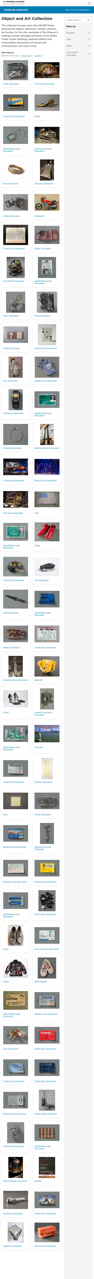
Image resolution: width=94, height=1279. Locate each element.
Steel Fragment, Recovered (47, 448)
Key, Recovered (41, 580)
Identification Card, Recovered (11, 150)
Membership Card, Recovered (43, 614)
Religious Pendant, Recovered (43, 848)
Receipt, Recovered (43, 782)
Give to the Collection (77, 9)
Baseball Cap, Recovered (46, 381)
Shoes (37, 116)
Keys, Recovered (10, 1049)
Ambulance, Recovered (13, 480)
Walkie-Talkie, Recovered (46, 1114)
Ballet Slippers (41, 981)
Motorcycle (39, 216)
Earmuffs (39, 680)
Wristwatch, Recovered (45, 914)
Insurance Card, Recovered (47, 949)
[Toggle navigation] (89, 3)
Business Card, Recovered (15, 882)
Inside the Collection (16, 9)
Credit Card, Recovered (13, 782)
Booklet (38, 1181)
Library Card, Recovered (45, 882)
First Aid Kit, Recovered (45, 1246)
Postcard (39, 747)
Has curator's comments (72, 53)
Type (68, 39)
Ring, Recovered (10, 183)
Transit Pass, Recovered (14, 116)
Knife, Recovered (11, 613)
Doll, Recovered (10, 381)
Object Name (26, 56)
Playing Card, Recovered (46, 348)
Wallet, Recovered (11, 216)
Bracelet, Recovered (12, 448)
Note (5, 814)
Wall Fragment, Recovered (15, 1181)
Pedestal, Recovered (12, 1246)
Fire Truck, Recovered (44, 84)
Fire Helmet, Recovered (13, 281)
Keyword (70, 33)
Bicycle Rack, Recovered (46, 480)
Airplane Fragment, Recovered (43, 713)
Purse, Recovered (11, 84)
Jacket (6, 981)
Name (69, 46)
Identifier (37, 56)
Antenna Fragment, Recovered (43, 150)
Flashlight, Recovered (13, 1213)
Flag (37, 513)
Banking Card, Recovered (14, 847)
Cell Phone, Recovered (13, 413)
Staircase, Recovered (44, 183)
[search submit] (88, 20)
